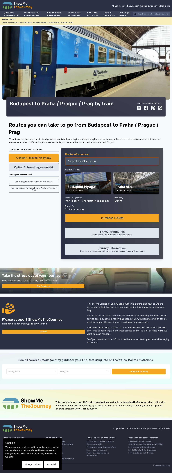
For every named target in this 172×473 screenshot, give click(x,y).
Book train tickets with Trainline (141, 453)
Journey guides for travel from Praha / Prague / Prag (33, 189)
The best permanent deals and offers (101, 447)
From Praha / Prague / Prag (61, 22)
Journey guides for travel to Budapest (33, 181)
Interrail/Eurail (92, 456)
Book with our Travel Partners (143, 438)
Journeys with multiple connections (100, 441)
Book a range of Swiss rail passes (141, 447)
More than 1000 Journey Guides (31, 14)
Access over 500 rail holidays (139, 441)
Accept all (51, 464)
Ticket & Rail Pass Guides (74, 14)
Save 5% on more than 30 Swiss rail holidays (145, 444)
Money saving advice (95, 444)
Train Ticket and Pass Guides (101, 438)
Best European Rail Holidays (54, 14)
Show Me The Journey (13, 438)
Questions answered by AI (11, 14)
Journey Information (112, 249)
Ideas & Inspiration (109, 14)
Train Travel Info (9, 22)
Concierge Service (124, 14)
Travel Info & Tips (53, 438)
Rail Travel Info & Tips (92, 14)
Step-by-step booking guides (98, 453)
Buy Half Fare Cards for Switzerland (142, 450)
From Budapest (40, 22)
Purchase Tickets (112, 218)
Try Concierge (43, 286)
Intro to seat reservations (97, 450)
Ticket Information (112, 233)
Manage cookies (32, 464)
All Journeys (25, 22)
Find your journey (139, 371)
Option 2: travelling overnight (33, 167)
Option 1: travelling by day (33, 158)
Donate (43, 331)
